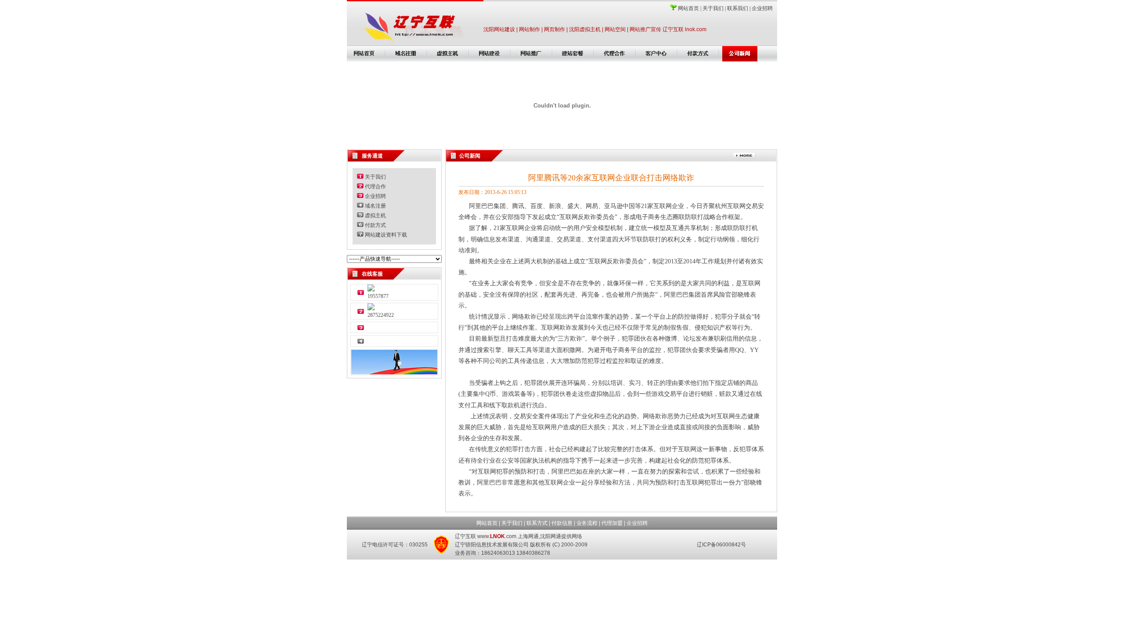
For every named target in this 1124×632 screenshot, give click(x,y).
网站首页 (688, 8)
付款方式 (375, 225)
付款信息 (562, 523)
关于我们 (713, 8)
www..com (496, 536)
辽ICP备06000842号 (721, 545)
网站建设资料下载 (386, 235)
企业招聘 (762, 8)
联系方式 (537, 523)
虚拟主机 (375, 215)
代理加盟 (612, 523)
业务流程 (587, 523)
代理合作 (375, 186)
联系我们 (737, 8)
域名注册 (375, 206)
